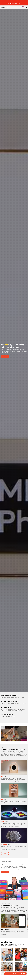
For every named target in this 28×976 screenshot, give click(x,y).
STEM (2, 776)
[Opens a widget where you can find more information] (23, 973)
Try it (14, 973)
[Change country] (23, 7)
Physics (3, 821)
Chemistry (4, 844)
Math (2, 799)
